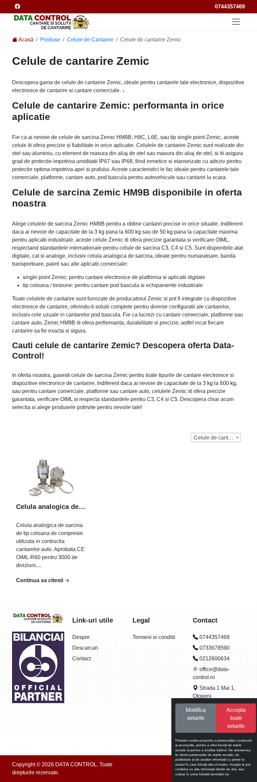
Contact (81, 658)
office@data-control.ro (211, 673)
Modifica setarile (196, 714)
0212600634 (214, 658)
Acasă (25, 39)
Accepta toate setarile (236, 718)
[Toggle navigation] (236, 21)
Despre (81, 637)
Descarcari (85, 648)
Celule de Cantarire (90, 39)
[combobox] (216, 437)
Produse (50, 39)
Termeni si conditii (154, 637)
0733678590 (214, 648)
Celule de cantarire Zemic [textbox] (217, 437)
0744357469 (230, 6)
